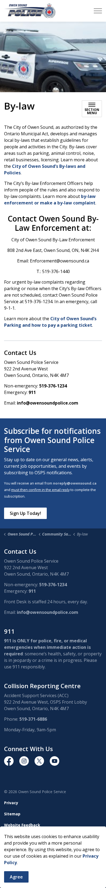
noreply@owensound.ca (74, 483)
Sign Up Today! (25, 513)
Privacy (11, 802)
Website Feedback (22, 825)
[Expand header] (98, 11)
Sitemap (12, 813)
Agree (16, 877)
